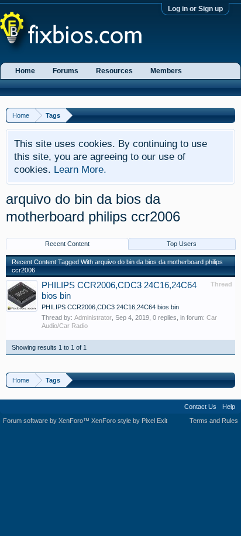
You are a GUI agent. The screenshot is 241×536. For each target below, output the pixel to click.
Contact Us (200, 406)
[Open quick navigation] (228, 115)
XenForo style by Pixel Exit (129, 420)
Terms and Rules (214, 420)
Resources (114, 71)
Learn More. (80, 169)
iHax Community (120, 402)
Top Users (182, 243)
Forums (65, 71)
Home (25, 71)
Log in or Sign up (195, 9)
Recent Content (67, 243)
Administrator (93, 317)
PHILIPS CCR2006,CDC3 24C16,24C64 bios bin (110, 306)
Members (166, 71)
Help (228, 406)
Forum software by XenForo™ (47, 420)
